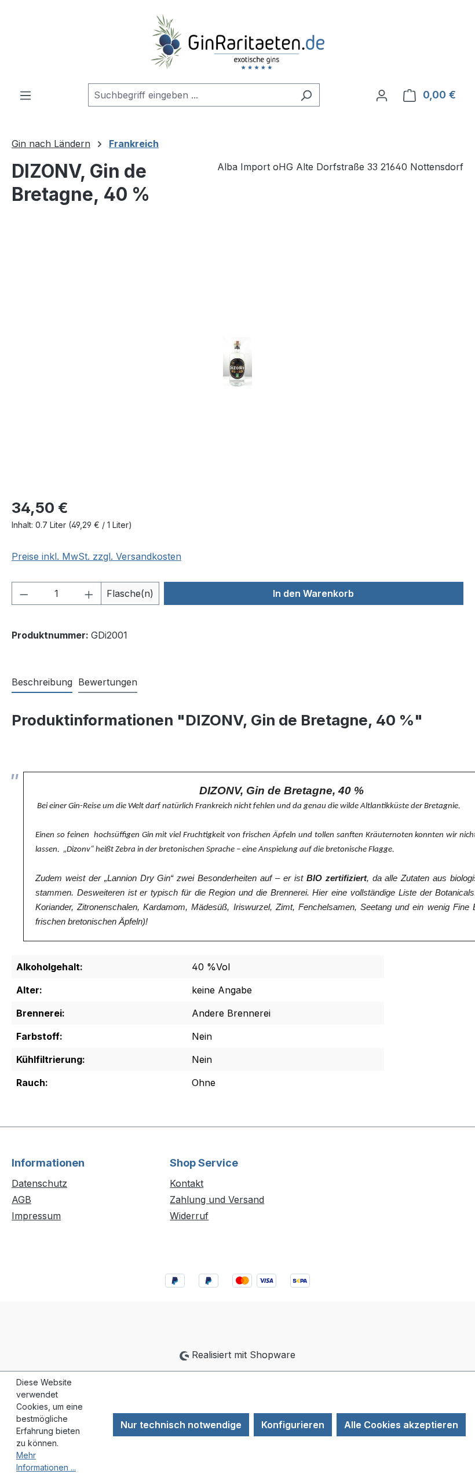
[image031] (237, 363)
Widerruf (189, 1216)
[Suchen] (306, 95)
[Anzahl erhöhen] (89, 593)
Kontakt (186, 1183)
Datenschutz (39, 1183)
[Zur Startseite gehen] (237, 41)
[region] (237, 363)
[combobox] (190, 95)
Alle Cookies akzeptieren (401, 1425)
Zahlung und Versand (217, 1199)
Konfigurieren (292, 1425)
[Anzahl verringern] (24, 593)
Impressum (36, 1216)
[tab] (42, 682)
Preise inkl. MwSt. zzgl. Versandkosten (96, 556)
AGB (21, 1199)
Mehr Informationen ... (46, 1461)
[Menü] (25, 95)
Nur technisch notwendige (181, 1425)
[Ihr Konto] (382, 95)
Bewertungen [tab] (107, 682)
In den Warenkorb (313, 593)
